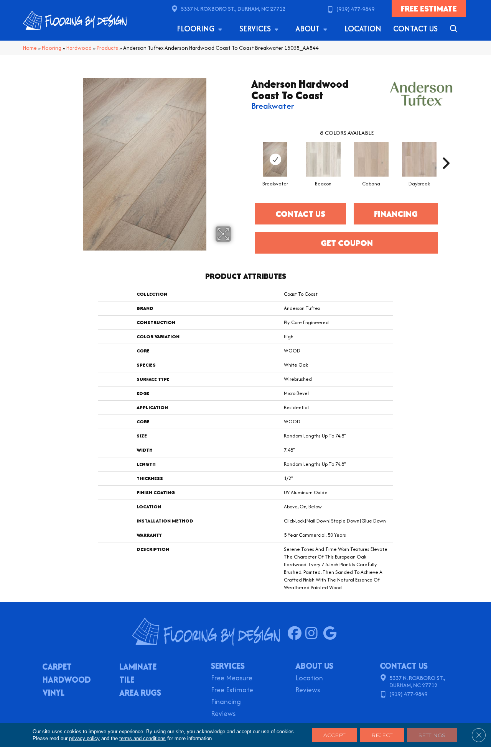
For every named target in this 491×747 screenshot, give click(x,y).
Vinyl (53, 693)
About (308, 28)
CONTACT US (404, 666)
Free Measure (231, 678)
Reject (381, 735)
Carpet (57, 667)
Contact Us (415, 28)
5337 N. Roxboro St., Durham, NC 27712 (233, 9)
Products (107, 48)
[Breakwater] (275, 159)
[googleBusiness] (331, 634)
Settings (432, 735)
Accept (334, 735)
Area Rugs (140, 693)
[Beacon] (323, 159)
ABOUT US (314, 666)
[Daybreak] (419, 159)
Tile (126, 680)
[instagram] (314, 634)
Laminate (138, 667)
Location (362, 28)
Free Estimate (232, 690)
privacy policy (84, 738)
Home (30, 48)
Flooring (196, 28)
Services (256, 28)
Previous (247, 152)
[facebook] (296, 634)
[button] (455, 29)
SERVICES (228, 666)
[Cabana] (371, 159)
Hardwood (79, 48)
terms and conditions (142, 738)
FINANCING (396, 214)
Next (445, 152)
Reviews (223, 714)
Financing (226, 702)
